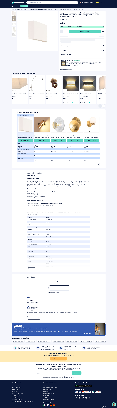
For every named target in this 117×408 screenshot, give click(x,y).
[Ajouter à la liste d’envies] (103, 31)
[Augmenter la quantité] (67, 31)
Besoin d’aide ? (15, 389)
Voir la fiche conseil (86, 333)
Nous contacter (15, 391)
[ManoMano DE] (51, 405)
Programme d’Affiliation (17, 399)
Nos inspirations (47, 395)
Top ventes (45, 397)
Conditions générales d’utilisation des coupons (22, 401)
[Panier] (104, 2)
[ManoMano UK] (48, 405)
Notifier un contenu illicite (17, 393)
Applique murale (32, 9)
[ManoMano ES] (54, 405)
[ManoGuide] (114, 404)
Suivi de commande (16, 385)
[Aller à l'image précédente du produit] (20, 31)
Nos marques (46, 391)
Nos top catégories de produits (50, 387)
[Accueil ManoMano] (18, 2)
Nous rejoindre (15, 397)
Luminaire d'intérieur (24, 9)
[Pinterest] (83, 398)
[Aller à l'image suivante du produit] (55, 31)
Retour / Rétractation (16, 387)
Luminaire (17, 9)
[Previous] (94, 164)
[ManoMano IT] (44, 405)
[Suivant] (104, 106)
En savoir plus (71, 377)
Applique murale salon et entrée (42, 9)
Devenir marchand (16, 395)
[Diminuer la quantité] (61, 31)
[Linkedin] (76, 398)
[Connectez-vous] (101, 2)
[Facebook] (80, 398)
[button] (82, 63)
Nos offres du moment (48, 393)
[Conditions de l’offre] (103, 27)
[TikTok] (89, 398)
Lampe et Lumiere (68, 69)
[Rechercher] (28, 3)
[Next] (98, 164)
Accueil (13, 9)
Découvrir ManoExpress (48, 399)
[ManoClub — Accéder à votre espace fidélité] (97, 2)
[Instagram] (86, 398)
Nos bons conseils (47, 385)
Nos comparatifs (47, 389)
